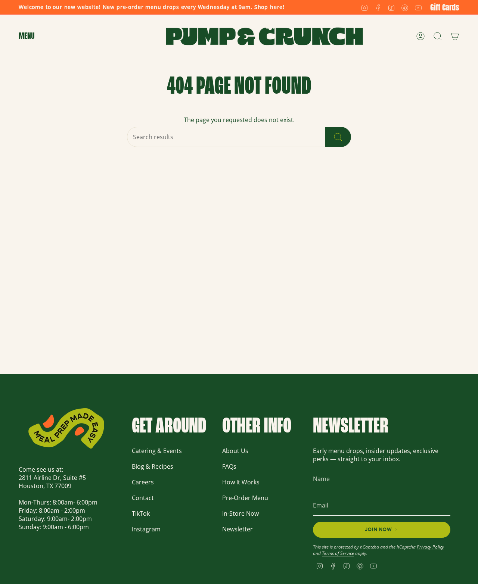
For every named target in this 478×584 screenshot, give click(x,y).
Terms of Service (338, 553)
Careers (143, 482)
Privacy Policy (430, 547)
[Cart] (454, 36)
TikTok (141, 513)
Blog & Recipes (152, 466)
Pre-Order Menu (245, 498)
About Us (235, 451)
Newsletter (237, 529)
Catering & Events (157, 451)
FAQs (229, 466)
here (276, 6)
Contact (143, 498)
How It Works (241, 482)
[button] (26, 36)
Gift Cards (444, 7)
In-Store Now (240, 513)
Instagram (146, 529)
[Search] (338, 137)
